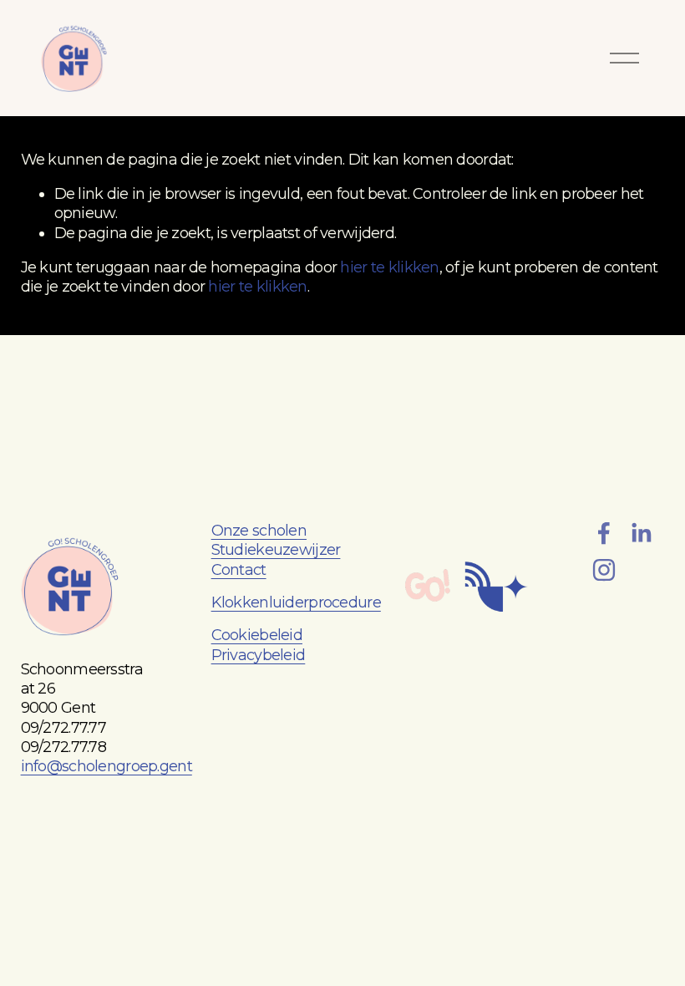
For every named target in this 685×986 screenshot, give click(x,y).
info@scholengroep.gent (106, 766)
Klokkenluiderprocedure (296, 602)
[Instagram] (604, 570)
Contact (238, 570)
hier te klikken (389, 267)
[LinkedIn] (640, 533)
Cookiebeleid (256, 635)
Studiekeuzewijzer (276, 550)
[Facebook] (604, 533)
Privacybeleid (258, 655)
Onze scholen (259, 530)
